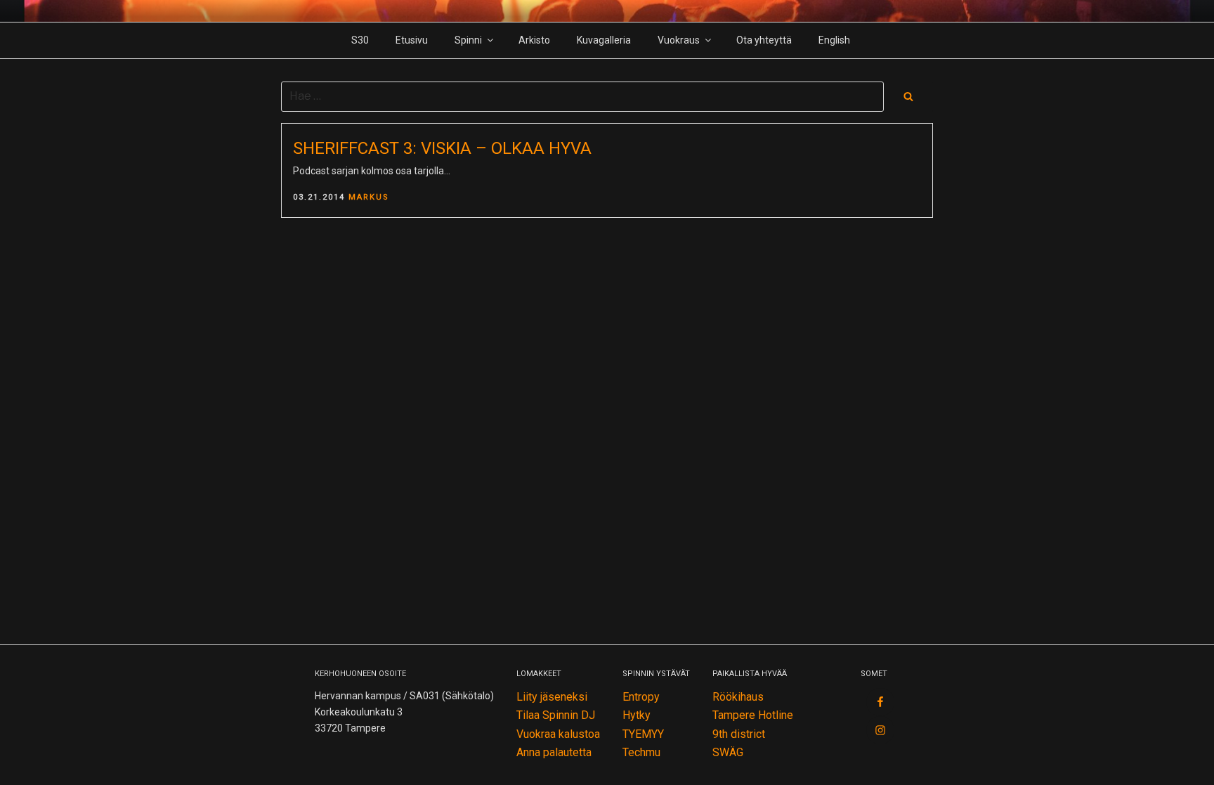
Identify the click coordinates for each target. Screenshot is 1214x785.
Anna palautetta (554, 752)
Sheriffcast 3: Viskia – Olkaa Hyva (442, 148)
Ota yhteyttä (764, 40)
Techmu (641, 752)
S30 (360, 40)
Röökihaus (738, 696)
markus (368, 197)
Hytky (636, 715)
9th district (738, 734)
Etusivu (412, 40)
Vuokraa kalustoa (558, 734)
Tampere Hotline (752, 715)
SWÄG (727, 752)
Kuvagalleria (604, 40)
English (834, 40)
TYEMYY (643, 734)
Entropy (641, 696)
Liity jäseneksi (551, 696)
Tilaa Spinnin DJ (555, 715)
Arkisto (534, 40)
